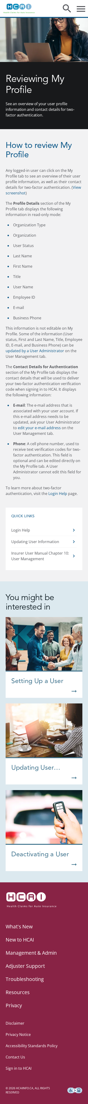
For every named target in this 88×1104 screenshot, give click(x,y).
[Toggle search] (67, 8)
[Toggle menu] (81, 8)
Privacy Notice (18, 1034)
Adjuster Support (25, 966)
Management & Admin (31, 953)
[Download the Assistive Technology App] (74, 1090)
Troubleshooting (25, 979)
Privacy (14, 1005)
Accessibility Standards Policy (31, 1045)
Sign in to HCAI (18, 1068)
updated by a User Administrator (35, 350)
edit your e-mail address (39, 427)
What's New (19, 926)
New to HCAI (20, 939)
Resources (18, 992)
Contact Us (15, 1057)
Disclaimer (15, 1023)
